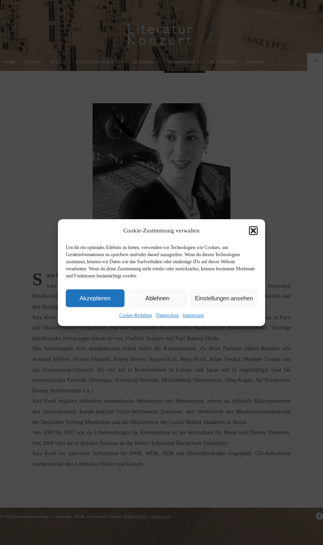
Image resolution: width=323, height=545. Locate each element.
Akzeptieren (95, 298)
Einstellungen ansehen (224, 298)
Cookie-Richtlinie (135, 315)
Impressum (193, 315)
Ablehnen (157, 298)
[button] (253, 230)
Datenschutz (167, 315)
